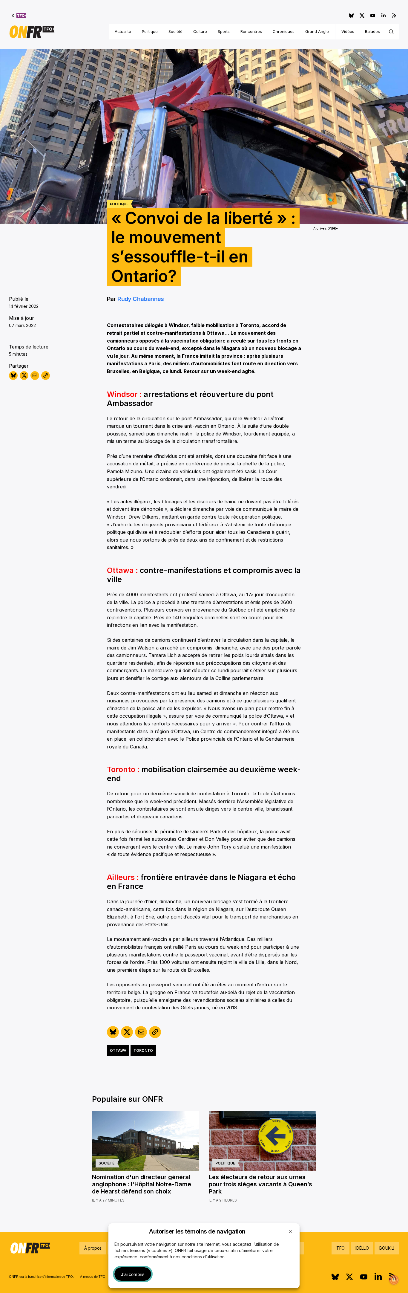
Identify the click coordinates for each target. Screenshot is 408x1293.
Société (175, 31)
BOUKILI (386, 1248)
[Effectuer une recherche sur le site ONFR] (391, 31)
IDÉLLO (362, 1248)
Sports (224, 31)
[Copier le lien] (45, 375)
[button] (291, 1231)
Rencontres (251, 31)
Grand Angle (317, 31)
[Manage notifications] (394, 1280)
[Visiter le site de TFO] (19, 16)
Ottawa (118, 1050)
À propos (93, 1248)
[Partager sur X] (24, 375)
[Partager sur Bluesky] (13, 375)
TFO (340, 1248)
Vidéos (347, 31)
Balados (372, 31)
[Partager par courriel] (34, 375)
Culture (200, 31)
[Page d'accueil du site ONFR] (32, 31)
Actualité (123, 31)
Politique (150, 31)
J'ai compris (133, 1274)
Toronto (143, 1050)
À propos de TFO (92, 1276)
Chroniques (284, 31)
